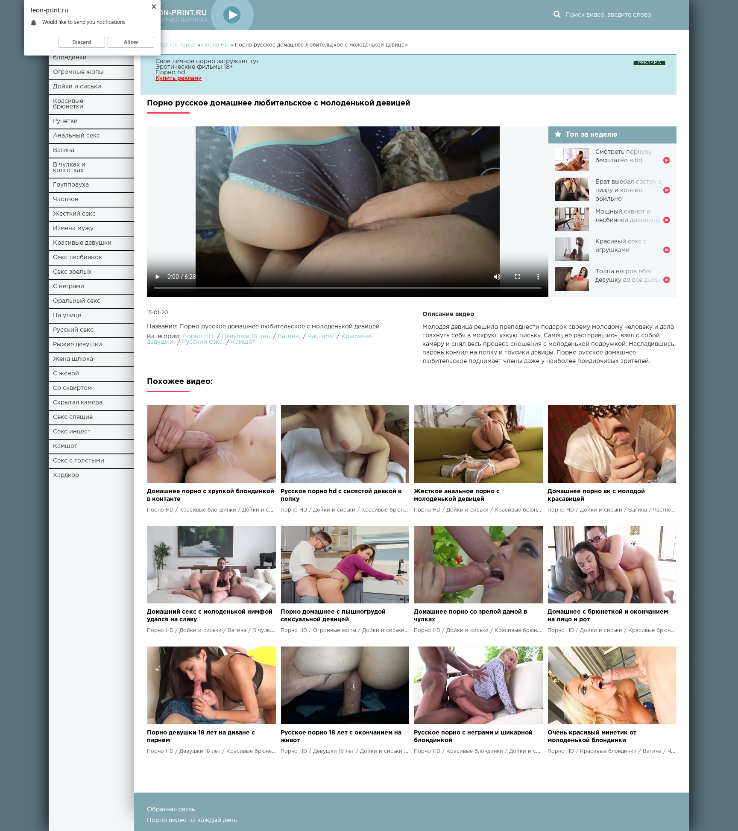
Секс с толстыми (78, 460)
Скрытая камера (77, 402)
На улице (67, 315)
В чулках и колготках (69, 167)
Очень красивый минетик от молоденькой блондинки (592, 736)
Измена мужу (73, 228)
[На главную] (200, 15)
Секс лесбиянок (77, 257)
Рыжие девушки (77, 344)
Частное (65, 199)
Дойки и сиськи (77, 86)
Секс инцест (72, 431)
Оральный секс (76, 301)
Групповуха (71, 184)
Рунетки (65, 121)
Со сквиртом (72, 388)
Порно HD (197, 336)
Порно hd (170, 72)
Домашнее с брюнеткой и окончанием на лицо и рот (608, 615)
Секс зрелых (72, 272)
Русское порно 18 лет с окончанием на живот (341, 736)
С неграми (68, 286)
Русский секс (73, 330)
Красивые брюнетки (68, 104)
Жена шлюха (73, 359)
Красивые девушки (82, 243)
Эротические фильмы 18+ (194, 67)
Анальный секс (76, 135)
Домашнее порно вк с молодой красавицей (596, 495)
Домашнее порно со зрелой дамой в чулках (470, 615)
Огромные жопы (78, 72)
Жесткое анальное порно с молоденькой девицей (457, 495)
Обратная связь (171, 809)
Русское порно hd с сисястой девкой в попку (341, 495)
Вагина (63, 150)
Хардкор (66, 475)
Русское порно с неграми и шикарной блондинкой (473, 736)
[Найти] (556, 14)
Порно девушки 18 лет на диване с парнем (201, 736)
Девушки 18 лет (245, 336)
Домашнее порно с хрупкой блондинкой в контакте (210, 495)
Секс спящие (73, 417)
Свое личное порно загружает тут (207, 61)
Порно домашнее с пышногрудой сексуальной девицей (333, 615)
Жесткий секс (74, 214)
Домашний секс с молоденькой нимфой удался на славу (209, 615)
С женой (66, 373)
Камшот (65, 446)
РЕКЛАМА (649, 63)
